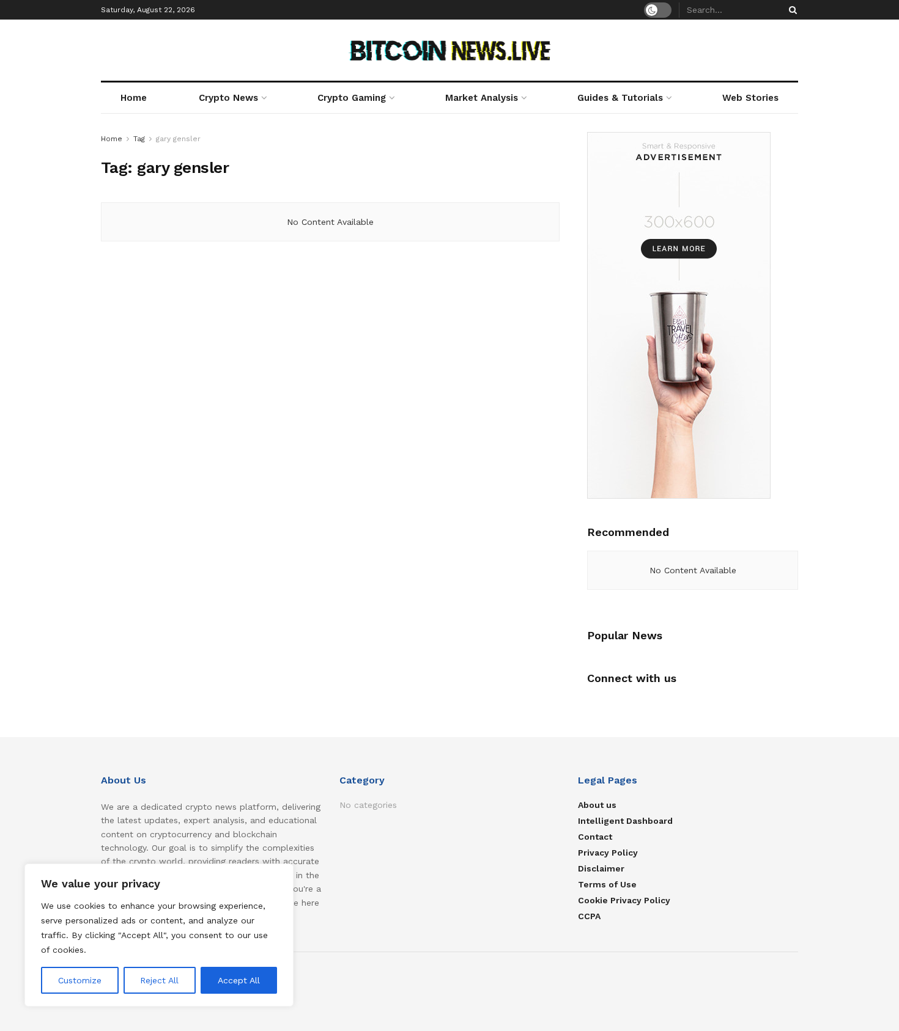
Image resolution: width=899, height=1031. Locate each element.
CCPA (589, 916)
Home (133, 97)
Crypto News (228, 97)
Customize (80, 980)
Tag (139, 138)
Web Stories (750, 97)
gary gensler (178, 138)
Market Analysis (481, 97)
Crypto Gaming (351, 97)
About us (597, 805)
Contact (595, 837)
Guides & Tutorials (620, 97)
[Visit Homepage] (450, 50)
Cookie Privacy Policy (624, 900)
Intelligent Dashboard (625, 821)
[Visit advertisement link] (692, 315)
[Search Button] (791, 10)
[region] (159, 935)
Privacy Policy (608, 852)
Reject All (159, 980)
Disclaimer (601, 868)
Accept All (239, 980)
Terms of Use (607, 884)
